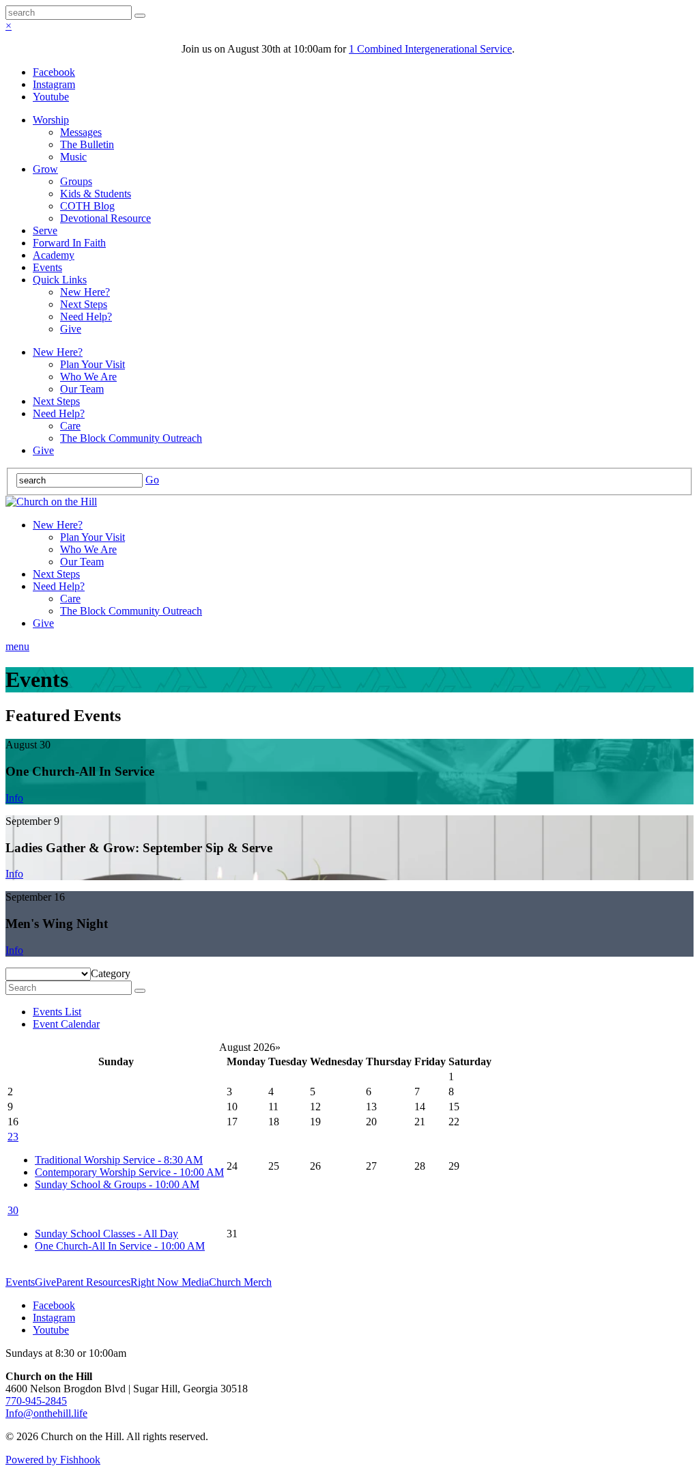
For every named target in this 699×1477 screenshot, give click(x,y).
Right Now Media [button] (169, 1282)
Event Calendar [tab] (66, 1024)
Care (70, 426)
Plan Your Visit (92, 364)
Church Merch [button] (240, 1282)
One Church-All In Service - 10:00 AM (120, 1246)
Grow (45, 169)
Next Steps (83, 304)
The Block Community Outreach (131, 438)
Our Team (82, 389)
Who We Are (88, 376)
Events (47, 267)
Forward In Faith (69, 243)
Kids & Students (95, 193)
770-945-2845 (36, 1401)
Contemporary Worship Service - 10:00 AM (129, 1172)
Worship (51, 120)
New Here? (85, 292)
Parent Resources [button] (93, 1282)
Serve (45, 230)
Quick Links (60, 279)
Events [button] (20, 1282)
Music (73, 157)
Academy (53, 255)
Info (14, 798)
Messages (81, 132)
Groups (76, 181)
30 (13, 1210)
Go (152, 480)
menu (17, 646)
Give (70, 329)
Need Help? (86, 316)
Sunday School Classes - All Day (106, 1233)
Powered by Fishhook (52, 1459)
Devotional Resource (105, 218)
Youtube (51, 96)
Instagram (54, 84)
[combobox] (110, 973)
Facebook (54, 72)
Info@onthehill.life (46, 1413)
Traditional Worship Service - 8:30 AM (119, 1160)
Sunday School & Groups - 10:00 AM (117, 1184)
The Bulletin (87, 144)
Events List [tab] (57, 1011)
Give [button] (45, 1282)
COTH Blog (87, 206)
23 (13, 1136)
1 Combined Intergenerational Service (430, 49)
